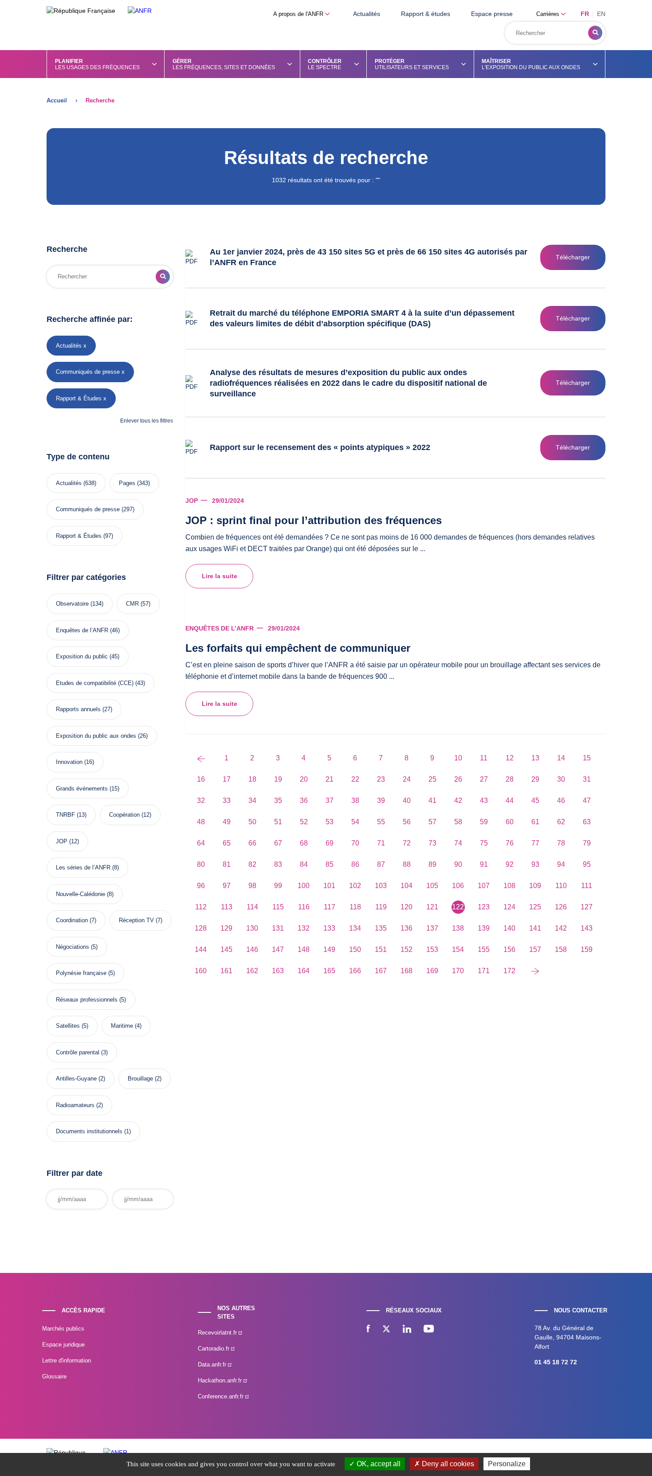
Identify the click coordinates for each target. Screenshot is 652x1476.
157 (535, 949)
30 (561, 779)
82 (252, 864)
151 (381, 949)
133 (329, 928)
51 (278, 822)
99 (278, 885)
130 (252, 928)
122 (458, 907)
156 (509, 949)
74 (458, 843)
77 (535, 843)
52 (304, 822)
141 (535, 928)
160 (201, 971)
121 (432, 907)
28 (510, 779)
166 (355, 971)
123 (484, 907)
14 (561, 758)
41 (432, 800)
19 (278, 779)
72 (407, 843)
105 (432, 885)
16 (201, 779)
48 (201, 822)
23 (381, 779)
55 (381, 822)
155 (484, 949)
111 (586, 885)
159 (587, 949)
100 (304, 885)
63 (587, 822)
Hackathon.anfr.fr (221, 1380)
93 (535, 864)
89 (432, 864)
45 (535, 800)
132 (304, 928)
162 (252, 971)
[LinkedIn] (407, 1329)
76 (510, 843)
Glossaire (54, 1376)
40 (407, 800)
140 (509, 928)
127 (587, 907)
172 (509, 971)
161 (226, 971)
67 (278, 843)
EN (601, 13)
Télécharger (573, 257)
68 (304, 843)
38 (355, 800)
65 (227, 843)
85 (330, 864)
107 (484, 885)
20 (304, 779)
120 (406, 907)
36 (304, 800)
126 (561, 907)
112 (201, 907)
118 (355, 907)
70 (355, 843)
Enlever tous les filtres (146, 421)
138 (458, 928)
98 (252, 885)
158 (561, 949)
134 (355, 928)
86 (355, 864)
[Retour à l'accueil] (140, 11)
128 (201, 928)
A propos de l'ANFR (299, 14)
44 (510, 800)
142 (561, 928)
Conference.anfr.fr (221, 1396)
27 (484, 779)
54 (355, 822)
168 (406, 971)
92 (510, 864)
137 (432, 928)
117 (329, 907)
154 (458, 949)
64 (201, 843)
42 (458, 800)
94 (561, 864)
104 (406, 885)
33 (227, 800)
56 (407, 822)
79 (587, 843)
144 (201, 949)
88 (407, 864)
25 (432, 779)
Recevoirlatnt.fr (218, 1332)
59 (484, 822)
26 (458, 779)
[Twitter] (386, 1329)
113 (226, 907)
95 (587, 864)
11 (483, 758)
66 (252, 843)
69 (330, 843)
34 (252, 800)
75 (484, 843)
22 (355, 779)
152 (406, 949)
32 (201, 800)
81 (227, 864)
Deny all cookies (447, 1464)
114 (252, 907)
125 (535, 907)
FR (585, 13)
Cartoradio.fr (214, 1348)
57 (432, 822)
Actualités (366, 13)
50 (252, 822)
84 (304, 864)
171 (484, 971)
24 (407, 779)
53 (330, 822)
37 (330, 800)
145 (226, 949)
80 (201, 864)
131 (278, 928)
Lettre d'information (66, 1360)
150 (355, 949)
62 (561, 822)
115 (278, 907)
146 (252, 949)
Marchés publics (63, 1328)
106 (458, 885)
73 (432, 843)
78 (561, 843)
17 (227, 779)
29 (535, 779)
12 (510, 758)
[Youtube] (429, 1329)
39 (381, 800)
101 (329, 885)
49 (227, 822)
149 (329, 949)
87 (381, 864)
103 (381, 885)
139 (484, 928)
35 (278, 800)
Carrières (548, 14)
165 (329, 971)
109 (535, 885)
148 (304, 949)
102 (355, 885)
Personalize (507, 1464)
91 (484, 864)
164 (304, 971)
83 (278, 864)
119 (381, 907)
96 (201, 885)
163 (278, 971)
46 (561, 800)
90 (458, 864)
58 (458, 822)
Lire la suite (219, 575)
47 (587, 800)
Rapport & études (425, 13)
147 (278, 949)
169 (432, 971)
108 (509, 885)
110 (561, 885)
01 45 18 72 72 (555, 1362)
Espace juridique (63, 1344)
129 (226, 928)
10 (458, 758)
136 (406, 928)
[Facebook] (368, 1329)
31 (587, 779)
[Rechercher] (595, 33)
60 (510, 822)
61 (535, 822)
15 (587, 758)
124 (509, 907)
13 (535, 758)
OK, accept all (378, 1464)
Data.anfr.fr (213, 1364)
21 (330, 779)
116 (304, 907)
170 (458, 971)
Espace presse (492, 13)
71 (381, 843)
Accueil (57, 100)
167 (381, 971)
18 (252, 779)
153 (432, 949)
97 (227, 885)
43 (484, 800)
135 (381, 928)
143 (587, 928)
